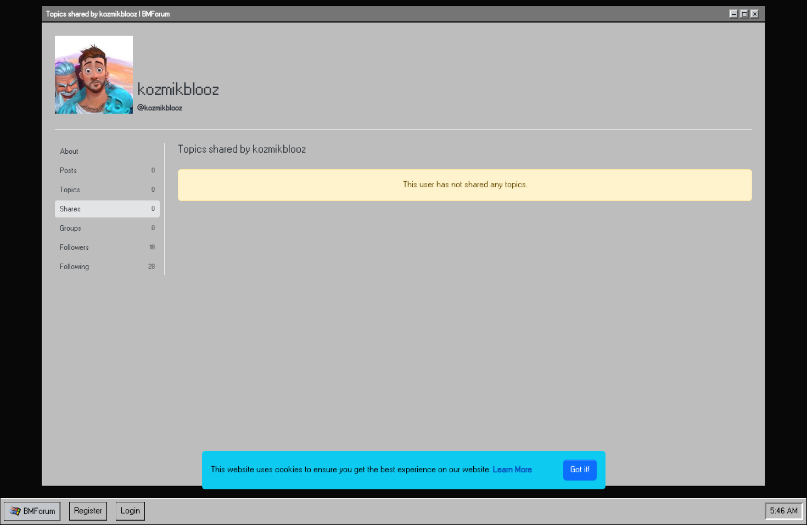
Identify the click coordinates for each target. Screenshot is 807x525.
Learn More (512, 470)
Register (88, 511)
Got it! (580, 470)
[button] (32, 511)
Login (130, 511)
